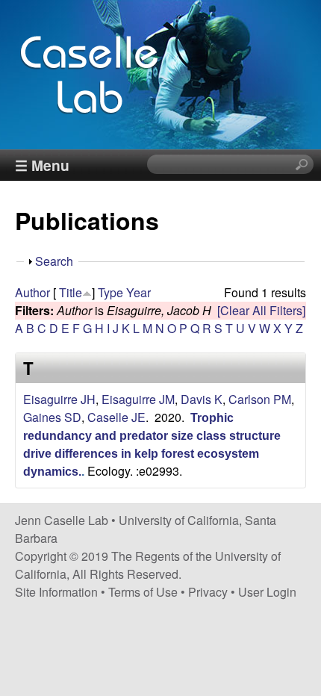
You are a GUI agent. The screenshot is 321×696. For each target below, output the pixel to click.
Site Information (56, 591)
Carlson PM (259, 399)
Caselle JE (116, 417)
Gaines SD (52, 417)
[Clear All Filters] (261, 310)
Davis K (201, 399)
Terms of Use (143, 591)
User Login (267, 591)
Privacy (208, 591)
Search (54, 261)
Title (70, 292)
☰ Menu (42, 165)
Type (110, 292)
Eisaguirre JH (59, 399)
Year (138, 292)
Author (32, 292)
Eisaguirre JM (138, 399)
